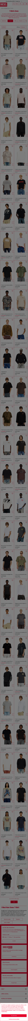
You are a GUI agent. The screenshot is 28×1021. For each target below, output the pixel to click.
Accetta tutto (14, 1015)
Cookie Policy (4, 1011)
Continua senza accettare (14, 1019)
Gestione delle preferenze (6, 1010)
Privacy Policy (22, 1010)
